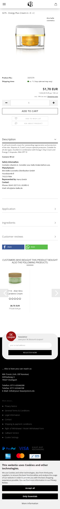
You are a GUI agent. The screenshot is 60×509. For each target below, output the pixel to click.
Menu (4, 4)
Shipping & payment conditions (18, 424)
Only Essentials (30, 496)
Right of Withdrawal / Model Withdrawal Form (24, 428)
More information (30, 503)
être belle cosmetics (51, 19)
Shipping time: (8, 81)
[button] (13, 247)
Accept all (30, 488)
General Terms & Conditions (17, 410)
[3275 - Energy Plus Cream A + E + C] (30, 37)
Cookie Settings (12, 437)
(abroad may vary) (45, 81)
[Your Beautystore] (30, 4)
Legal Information (12, 415)
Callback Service (12, 433)
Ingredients (8, 222)
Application (8, 208)
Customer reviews (12, 236)
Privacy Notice (11, 406)
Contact (8, 419)
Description (9, 139)
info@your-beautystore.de (21, 391)
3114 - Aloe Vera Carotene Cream (15, 292)
